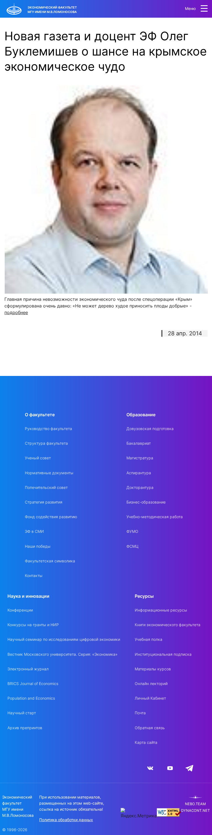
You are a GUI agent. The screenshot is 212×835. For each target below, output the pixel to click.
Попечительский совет (46, 487)
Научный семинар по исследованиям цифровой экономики (63, 639)
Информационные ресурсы (161, 610)
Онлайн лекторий (151, 683)
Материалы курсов (153, 669)
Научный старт (21, 712)
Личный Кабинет (150, 698)
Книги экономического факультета (167, 624)
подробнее (16, 312)
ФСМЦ (132, 546)
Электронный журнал (28, 669)
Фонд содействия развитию (51, 516)
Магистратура (139, 457)
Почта (140, 712)
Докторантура (139, 487)
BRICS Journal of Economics (32, 683)
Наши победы (38, 546)
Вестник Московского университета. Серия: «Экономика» (62, 654)
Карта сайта (146, 742)
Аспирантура (138, 472)
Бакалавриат (138, 443)
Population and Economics (31, 698)
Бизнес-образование (146, 502)
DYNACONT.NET (195, 810)
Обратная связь (150, 727)
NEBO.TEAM (195, 804)
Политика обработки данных (66, 819)
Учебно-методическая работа (154, 516)
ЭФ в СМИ (34, 531)
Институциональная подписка (163, 654)
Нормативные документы (49, 472)
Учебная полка (148, 639)
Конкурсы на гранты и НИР (33, 624)
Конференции (20, 610)
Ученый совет (38, 457)
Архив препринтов (24, 727)
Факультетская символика (50, 561)
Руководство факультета (48, 428)
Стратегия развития (43, 502)
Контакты (34, 575)
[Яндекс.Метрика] (139, 813)
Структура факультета (46, 443)
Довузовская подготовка (150, 428)
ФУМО (132, 531)
